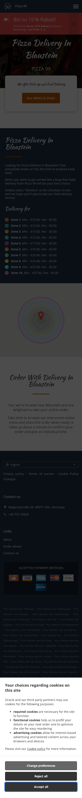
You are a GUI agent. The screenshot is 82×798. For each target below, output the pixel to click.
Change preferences (41, 766)
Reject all (41, 776)
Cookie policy (36, 749)
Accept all (41, 787)
